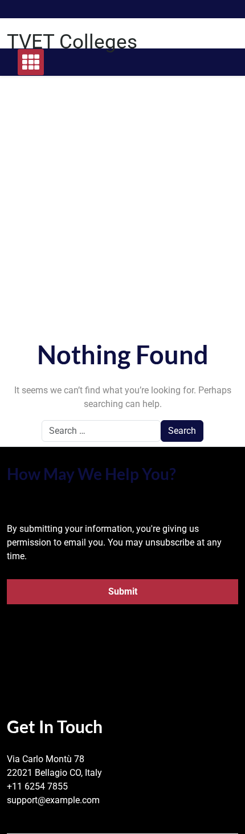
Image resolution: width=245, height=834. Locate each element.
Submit (122, 591)
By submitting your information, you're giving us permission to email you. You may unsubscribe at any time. (114, 542)
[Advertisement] (122, 216)
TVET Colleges (72, 42)
